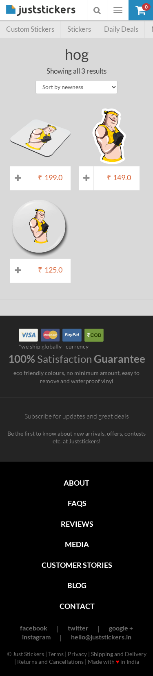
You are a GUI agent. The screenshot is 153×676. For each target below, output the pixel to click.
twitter (78, 628)
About (76, 482)
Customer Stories (77, 564)
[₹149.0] (109, 162)
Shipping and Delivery (118, 653)
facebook (33, 628)
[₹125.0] (40, 254)
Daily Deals (121, 29)
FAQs (77, 503)
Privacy (77, 653)
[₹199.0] (40, 162)
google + (121, 628)
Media (77, 544)
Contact (77, 606)
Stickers (79, 29)
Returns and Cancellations (50, 661)
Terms (56, 653)
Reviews (77, 523)
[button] (141, 10)
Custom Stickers (30, 29)
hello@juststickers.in (101, 637)
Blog (76, 585)
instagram (36, 637)
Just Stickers (40, 11)
